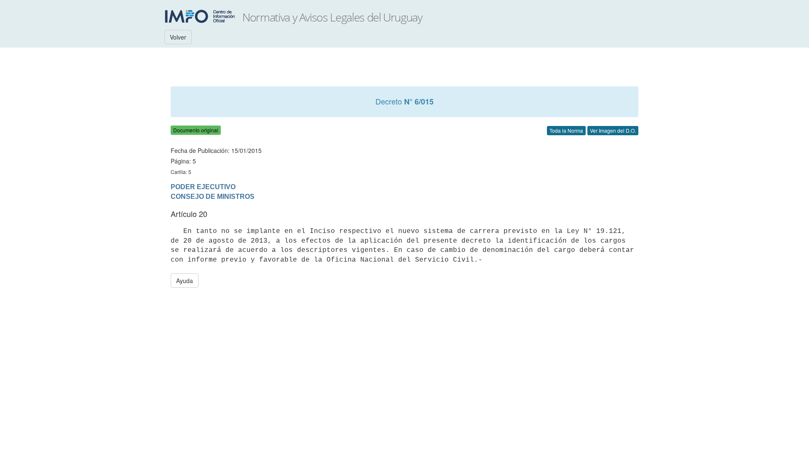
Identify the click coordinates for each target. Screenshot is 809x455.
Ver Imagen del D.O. (613, 130)
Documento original (195, 130)
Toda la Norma (566, 130)
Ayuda (184, 280)
